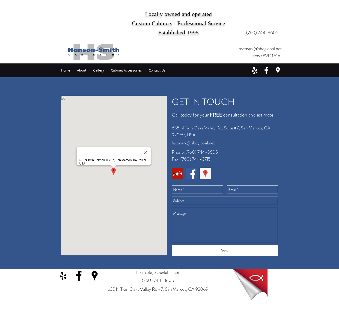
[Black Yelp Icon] (63, 275)
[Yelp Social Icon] (177, 173)
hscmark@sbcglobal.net (260, 48)
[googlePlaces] (277, 70)
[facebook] (266, 70)
